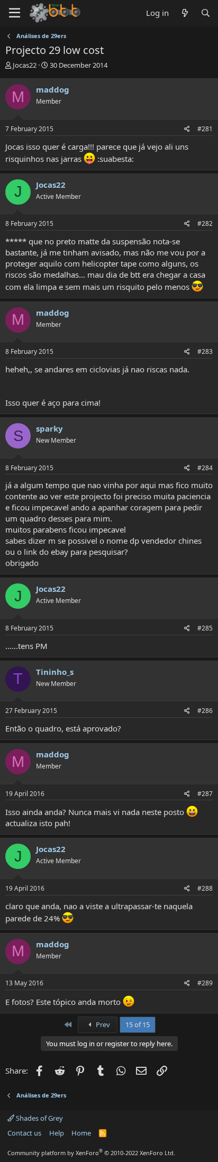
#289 (205, 982)
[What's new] (184, 13)
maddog (52, 89)
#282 (205, 223)
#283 (205, 351)
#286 (205, 710)
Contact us (24, 1133)
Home (81, 1133)
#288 (205, 888)
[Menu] (14, 13)
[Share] (187, 129)
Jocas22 (25, 65)
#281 (205, 128)
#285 (205, 628)
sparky (49, 428)
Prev (102, 1024)
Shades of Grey (38, 1118)
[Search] (205, 13)
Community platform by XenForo (91, 1153)
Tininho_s (55, 671)
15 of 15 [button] (137, 1024)
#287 (205, 793)
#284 (205, 467)
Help (56, 1133)
